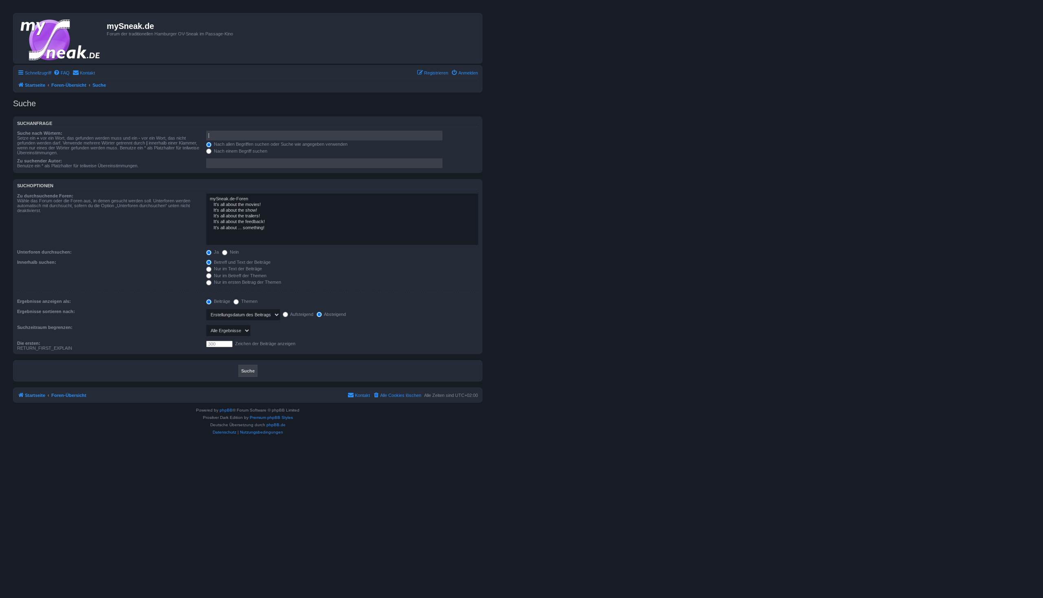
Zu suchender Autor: (39, 160)
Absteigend (334, 314)
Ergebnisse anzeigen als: (44, 301)
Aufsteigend (301, 314)
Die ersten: (28, 343)
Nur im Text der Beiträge (237, 268)
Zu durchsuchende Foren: (45, 195)
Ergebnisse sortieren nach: (46, 311)
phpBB (226, 410)
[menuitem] (61, 73)
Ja (216, 252)
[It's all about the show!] (342, 210)
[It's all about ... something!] (342, 228)
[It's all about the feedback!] (342, 222)
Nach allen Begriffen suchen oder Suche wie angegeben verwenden (280, 144)
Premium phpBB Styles (271, 417)
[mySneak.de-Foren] (342, 199)
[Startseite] (61, 38)
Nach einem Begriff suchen (240, 151)
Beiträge (221, 301)
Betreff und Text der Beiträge (242, 262)
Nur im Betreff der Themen (239, 275)
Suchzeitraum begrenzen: (45, 327)
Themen (248, 301)
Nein (234, 252)
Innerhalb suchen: (36, 262)
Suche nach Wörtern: (39, 133)
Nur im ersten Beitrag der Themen (247, 282)
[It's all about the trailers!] (342, 216)
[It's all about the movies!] (342, 205)
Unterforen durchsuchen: (44, 252)
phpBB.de (276, 425)
